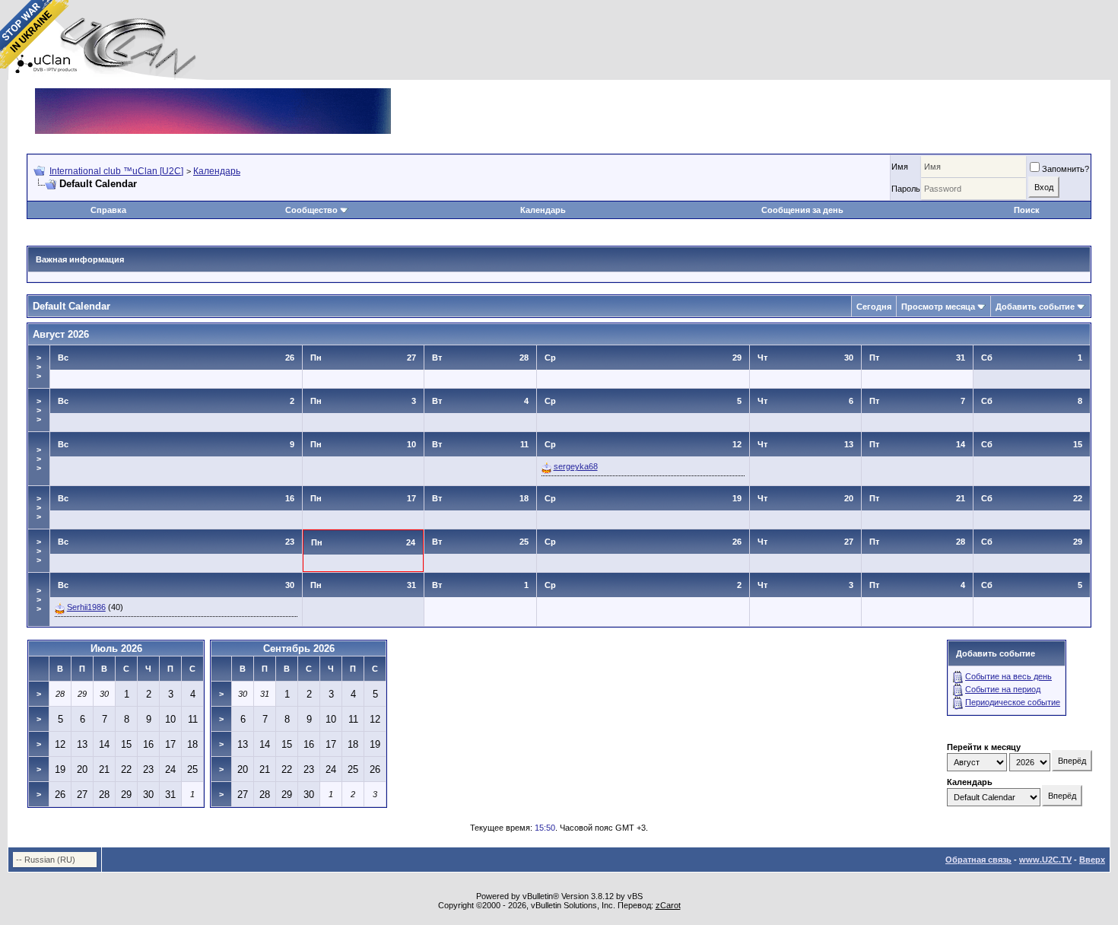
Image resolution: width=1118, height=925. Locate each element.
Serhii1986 (86, 607)
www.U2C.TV (1045, 859)
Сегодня (873, 306)
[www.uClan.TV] (213, 94)
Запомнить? (1065, 168)
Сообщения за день (802, 210)
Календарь (216, 171)
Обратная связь (978, 859)
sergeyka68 (576, 466)
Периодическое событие (1012, 702)
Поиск (1027, 210)
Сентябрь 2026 (299, 648)
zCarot (668, 905)
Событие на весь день (1008, 676)
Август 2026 (61, 334)
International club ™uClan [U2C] (116, 171)
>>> (39, 366)
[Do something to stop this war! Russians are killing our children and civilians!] (34, 34)
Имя (899, 166)
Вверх (1092, 859)
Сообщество (311, 210)
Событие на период (1002, 689)
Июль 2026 (116, 648)
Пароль (905, 188)
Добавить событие (1035, 306)
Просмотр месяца (938, 306)
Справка (108, 210)
